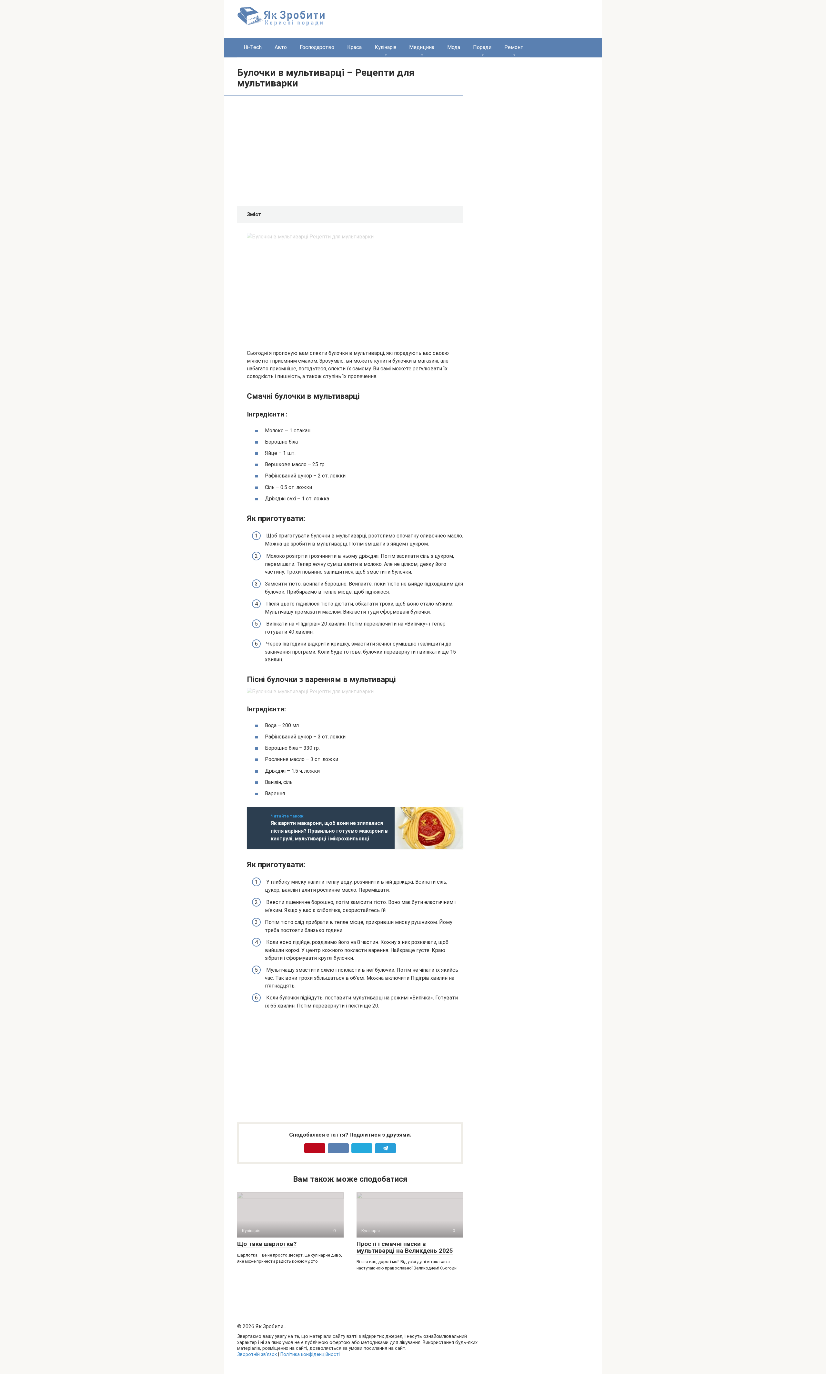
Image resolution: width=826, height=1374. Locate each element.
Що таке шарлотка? (267, 1244)
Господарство (317, 47)
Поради (482, 47)
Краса (354, 47)
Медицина (421, 47)
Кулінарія (385, 47)
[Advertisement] (301, 150)
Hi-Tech (253, 47)
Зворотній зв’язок (257, 1354)
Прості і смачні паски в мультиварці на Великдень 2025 (405, 1247)
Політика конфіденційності (310, 1354)
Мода (453, 47)
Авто (281, 47)
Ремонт (513, 47)
